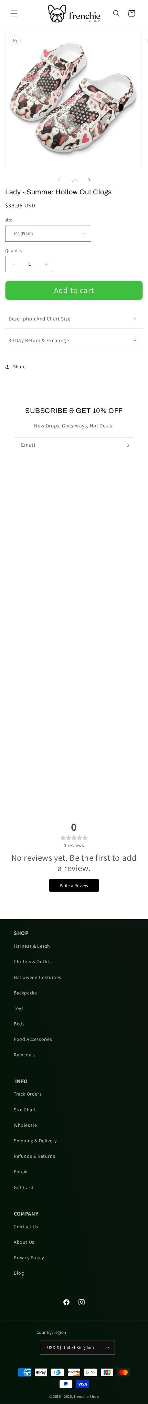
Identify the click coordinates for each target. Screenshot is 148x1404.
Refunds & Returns (34, 1156)
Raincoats (24, 1055)
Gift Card (23, 1187)
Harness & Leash (32, 946)
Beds (19, 1024)
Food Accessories (33, 1039)
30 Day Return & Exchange (39, 340)
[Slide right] (89, 179)
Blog (19, 1273)
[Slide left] (58, 179)
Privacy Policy (29, 1257)
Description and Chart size (40, 318)
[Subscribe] (126, 445)
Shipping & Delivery (35, 1141)
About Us (24, 1242)
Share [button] (19, 366)
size (8, 220)
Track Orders (28, 1094)
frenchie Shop (86, 1396)
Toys (18, 1008)
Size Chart (25, 1110)
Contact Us (26, 1226)
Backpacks (25, 993)
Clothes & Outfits (33, 961)
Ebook (21, 1171)
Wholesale (25, 1125)
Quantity (13, 250)
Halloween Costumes (37, 977)
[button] (13, 13)
